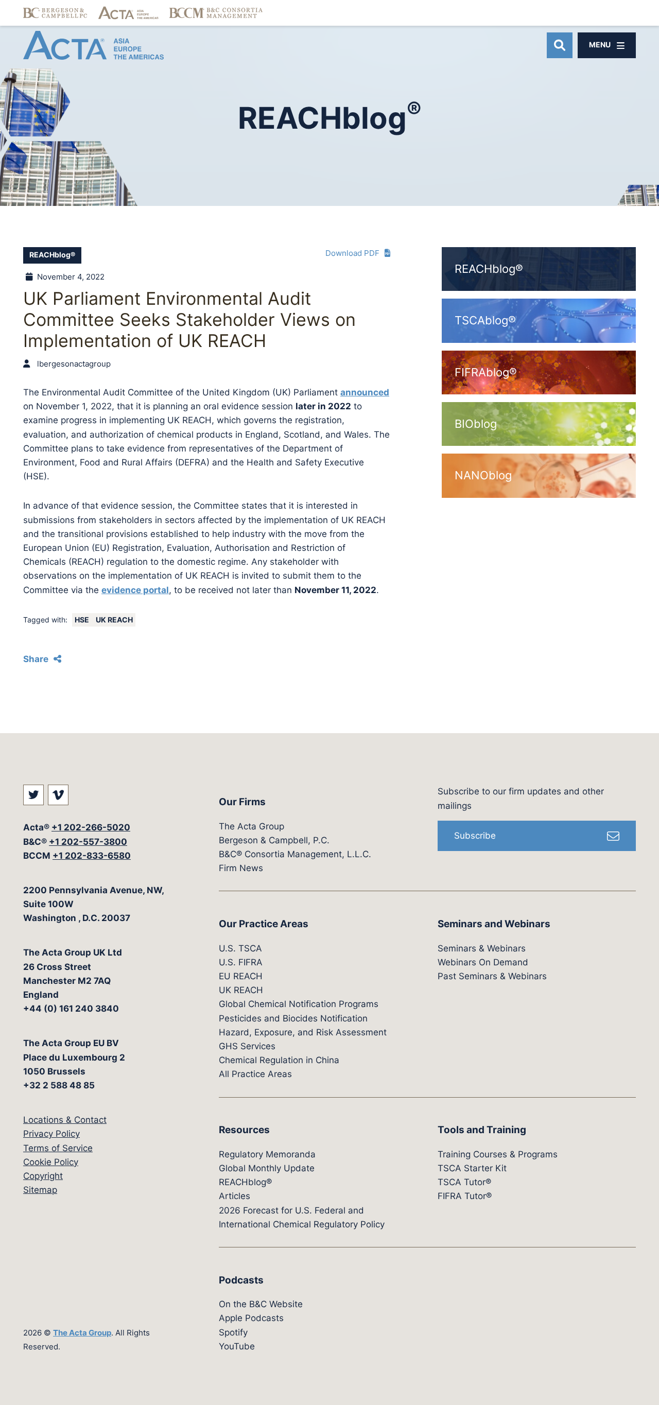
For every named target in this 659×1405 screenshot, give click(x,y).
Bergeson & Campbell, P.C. (274, 840)
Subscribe (475, 835)
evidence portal (135, 590)
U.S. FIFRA (241, 962)
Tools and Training (482, 1130)
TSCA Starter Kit (472, 1168)
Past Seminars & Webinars (492, 976)
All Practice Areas (255, 1074)
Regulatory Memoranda (267, 1154)
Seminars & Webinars (482, 948)
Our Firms (242, 802)
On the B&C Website (261, 1304)
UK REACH (114, 620)
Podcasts (241, 1280)
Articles (234, 1196)
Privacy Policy (51, 1134)
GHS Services (247, 1046)
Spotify (233, 1332)
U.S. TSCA (240, 948)
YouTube (237, 1346)
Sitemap (40, 1190)
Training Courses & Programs (498, 1154)
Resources (244, 1130)
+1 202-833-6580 (92, 856)
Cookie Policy (50, 1162)
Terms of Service (58, 1148)
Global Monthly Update (267, 1168)
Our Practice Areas (263, 924)
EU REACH (241, 976)
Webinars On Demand (483, 962)
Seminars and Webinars (494, 924)
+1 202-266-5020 (90, 827)
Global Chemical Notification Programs (298, 1004)
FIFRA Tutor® (465, 1196)
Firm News (241, 868)
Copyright (43, 1176)
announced (364, 392)
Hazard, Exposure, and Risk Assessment (303, 1032)
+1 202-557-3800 (88, 842)
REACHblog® (52, 255)
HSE (83, 620)
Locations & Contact (65, 1120)
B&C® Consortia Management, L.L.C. (295, 854)
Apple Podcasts (251, 1318)
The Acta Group (82, 1333)
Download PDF (352, 253)
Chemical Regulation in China (279, 1060)
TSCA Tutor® (464, 1182)
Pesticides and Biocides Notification (293, 1018)
